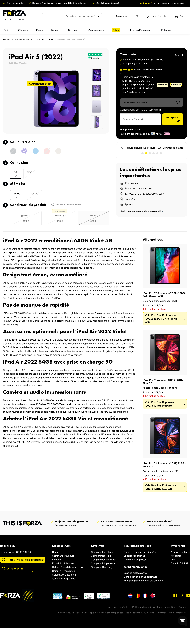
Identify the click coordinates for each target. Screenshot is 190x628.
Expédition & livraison (63, 563)
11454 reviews (157, 69)
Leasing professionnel (135, 573)
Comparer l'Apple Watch (104, 563)
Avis (173, 559)
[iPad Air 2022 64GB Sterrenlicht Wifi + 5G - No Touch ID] (58, 153)
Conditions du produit (135, 559)
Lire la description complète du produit (140, 211)
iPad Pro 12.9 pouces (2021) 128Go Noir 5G (164, 465)
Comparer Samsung (101, 567)
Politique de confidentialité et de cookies (153, 607)
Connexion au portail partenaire (140, 576)
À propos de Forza (180, 552)
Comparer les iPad (101, 555)
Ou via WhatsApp (15, 569)
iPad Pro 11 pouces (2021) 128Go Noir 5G (163, 381)
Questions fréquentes (63, 578)
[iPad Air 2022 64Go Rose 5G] (47, 153)
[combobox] (72, 16)
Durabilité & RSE (179, 563)
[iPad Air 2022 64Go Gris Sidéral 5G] (13, 153)
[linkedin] (188, 595)
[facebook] (175, 595)
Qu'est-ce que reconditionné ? (140, 552)
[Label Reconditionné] (58, 596)
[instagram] (181, 595)
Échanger (57, 559)
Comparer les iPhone (102, 552)
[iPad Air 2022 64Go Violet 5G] (24, 153)
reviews (177, 3)
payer (71, 555)
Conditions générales (118, 607)
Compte (159, 16)
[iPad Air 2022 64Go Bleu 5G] (36, 153)
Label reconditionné (134, 555)
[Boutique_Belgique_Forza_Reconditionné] (138, 595)
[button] (123, 16)
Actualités (176, 555)
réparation (69, 571)
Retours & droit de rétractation (68, 567)
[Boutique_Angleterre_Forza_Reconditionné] (152, 595)
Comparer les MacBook (103, 559)
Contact (56, 552)
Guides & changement (64, 574)
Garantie (56, 571)
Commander (58, 555)
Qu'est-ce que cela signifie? (69, 204)
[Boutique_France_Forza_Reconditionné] (145, 595)
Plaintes (182, 607)
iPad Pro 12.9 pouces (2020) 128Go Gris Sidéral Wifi (164, 294)
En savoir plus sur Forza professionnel (144, 580)
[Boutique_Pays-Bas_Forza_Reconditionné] (130, 595)
